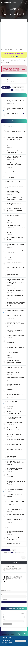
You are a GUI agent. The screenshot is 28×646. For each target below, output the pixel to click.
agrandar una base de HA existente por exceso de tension (14, 354)
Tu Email (5, 614)
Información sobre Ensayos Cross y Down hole (15, 538)
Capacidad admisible (13, 274)
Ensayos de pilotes (12, 526)
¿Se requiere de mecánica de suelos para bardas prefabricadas (15, 396)
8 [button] (21, 90)
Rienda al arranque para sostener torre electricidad (14, 209)
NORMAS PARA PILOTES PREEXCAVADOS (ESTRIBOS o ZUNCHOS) (15, 323)
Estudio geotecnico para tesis (15, 514)
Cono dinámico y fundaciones (15, 310)
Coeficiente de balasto (13, 543)
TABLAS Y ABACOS (12, 125)
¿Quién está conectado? (8, 566)
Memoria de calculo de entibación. (13, 384)
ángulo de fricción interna (14, 367)
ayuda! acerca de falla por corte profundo (16, 482)
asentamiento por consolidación (12, 176)
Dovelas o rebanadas (13, 372)
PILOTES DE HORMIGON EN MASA (15, 531)
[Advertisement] (14, 34)
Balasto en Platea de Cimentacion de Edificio (14, 361)
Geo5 (8, 220)
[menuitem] (7, 2)
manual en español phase (14, 262)
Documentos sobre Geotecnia (15, 145)
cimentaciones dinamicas (14, 422)
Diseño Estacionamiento (14, 444)
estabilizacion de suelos (14, 434)
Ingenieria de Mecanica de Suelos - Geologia (13, 61)
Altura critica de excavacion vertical (15, 203)
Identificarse (4, 587)
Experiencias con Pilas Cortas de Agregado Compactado (15, 151)
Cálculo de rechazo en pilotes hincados (15, 245)
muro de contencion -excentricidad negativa (14, 191)
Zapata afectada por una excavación (14, 475)
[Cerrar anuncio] (25, 53)
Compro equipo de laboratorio (15, 335)
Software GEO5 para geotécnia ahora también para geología (15, 198)
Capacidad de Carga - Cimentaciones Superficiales (15, 488)
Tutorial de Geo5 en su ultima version (15, 495)
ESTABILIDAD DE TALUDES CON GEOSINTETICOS (14, 520)
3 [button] (15, 90)
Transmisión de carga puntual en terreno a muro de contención (15, 503)
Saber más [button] (9, 644)
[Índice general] (14, 9)
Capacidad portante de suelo (15, 171)
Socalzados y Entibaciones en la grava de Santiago (15, 428)
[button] (10, 90)
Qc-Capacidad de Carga (13, 225)
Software (9, 80)
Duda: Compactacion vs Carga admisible (15, 378)
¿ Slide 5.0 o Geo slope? (13, 215)
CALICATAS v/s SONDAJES (14, 509)
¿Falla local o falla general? (15, 186)
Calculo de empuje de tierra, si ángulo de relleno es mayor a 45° (15, 164)
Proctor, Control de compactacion (12, 402)
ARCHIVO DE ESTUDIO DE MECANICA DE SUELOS (14, 138)
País (4, 619)
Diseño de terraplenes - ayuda (15, 439)
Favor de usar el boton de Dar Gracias (15, 108)
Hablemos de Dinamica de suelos (14, 450)
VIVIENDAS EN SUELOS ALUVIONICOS (14, 417)
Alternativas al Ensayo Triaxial (13, 256)
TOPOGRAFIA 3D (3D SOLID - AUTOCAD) (15, 330)
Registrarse (11, 587)
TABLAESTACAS (11, 456)
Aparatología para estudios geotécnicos (15, 341)
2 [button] (13, 90)
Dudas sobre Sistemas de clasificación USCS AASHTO (15, 289)
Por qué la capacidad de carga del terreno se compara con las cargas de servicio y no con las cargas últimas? (15, 281)
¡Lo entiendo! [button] (21, 640)
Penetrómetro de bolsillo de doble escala (15, 296)
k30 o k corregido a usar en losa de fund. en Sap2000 (16, 268)
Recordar (5, 599)
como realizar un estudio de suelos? (15, 238)
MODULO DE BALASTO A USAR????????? (14, 316)
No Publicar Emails (12, 113)
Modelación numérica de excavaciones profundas (14, 412)
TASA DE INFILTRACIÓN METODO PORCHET (14, 157)
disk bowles (10, 406)
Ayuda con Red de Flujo (13, 181)
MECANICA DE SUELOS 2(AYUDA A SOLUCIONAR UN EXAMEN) (15, 462)
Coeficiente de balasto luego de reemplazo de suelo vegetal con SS (16, 303)
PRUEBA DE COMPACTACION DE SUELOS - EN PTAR (15, 468)
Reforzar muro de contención (15, 251)
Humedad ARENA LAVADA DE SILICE (15, 231)
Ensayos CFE (10, 389)
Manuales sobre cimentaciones (16, 131)
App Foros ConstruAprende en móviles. (15, 101)
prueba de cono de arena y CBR (15, 347)
